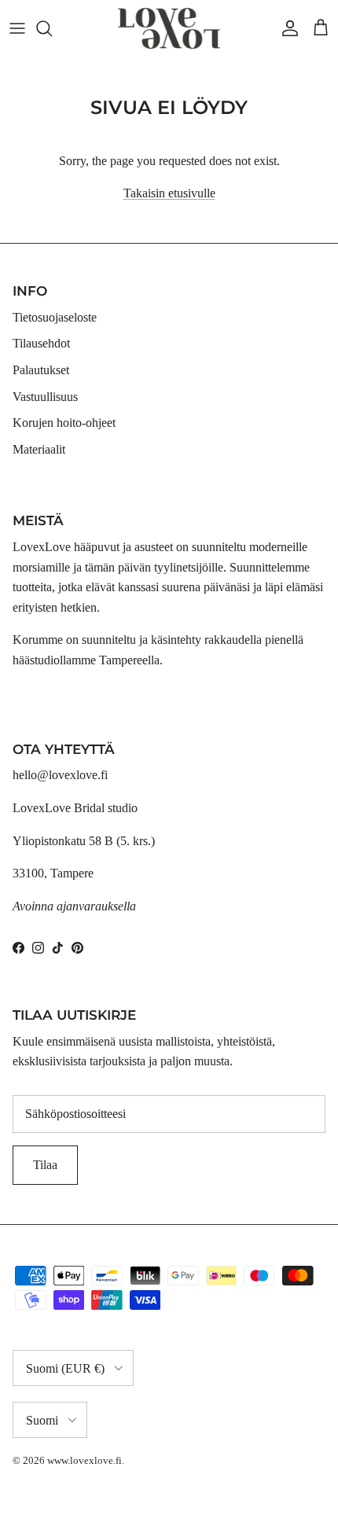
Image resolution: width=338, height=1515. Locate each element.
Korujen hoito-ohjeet (64, 422)
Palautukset (41, 370)
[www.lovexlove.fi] (169, 28)
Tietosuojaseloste (55, 317)
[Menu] (17, 28)
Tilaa (45, 1164)
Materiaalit (39, 449)
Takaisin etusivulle (169, 193)
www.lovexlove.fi (84, 1460)
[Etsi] (52, 28)
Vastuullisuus (45, 396)
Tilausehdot (41, 343)
